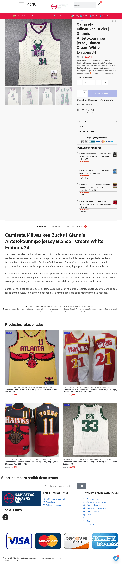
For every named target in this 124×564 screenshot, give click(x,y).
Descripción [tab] (41, 226)
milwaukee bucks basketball (74, 312)
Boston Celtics (82, 459)
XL (98, 82)
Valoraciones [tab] (78, 226)
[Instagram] (5, 517)
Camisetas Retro (50, 306)
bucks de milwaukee (19, 309)
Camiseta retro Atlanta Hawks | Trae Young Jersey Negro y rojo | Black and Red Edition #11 (32, 462)
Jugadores (62, 306)
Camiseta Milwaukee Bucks (99, 309)
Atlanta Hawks (11, 387)
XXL (104, 82)
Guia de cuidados (86, 132)
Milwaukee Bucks (90, 306)
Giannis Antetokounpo (74, 306)
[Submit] (81, 486)
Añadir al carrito (102, 93)
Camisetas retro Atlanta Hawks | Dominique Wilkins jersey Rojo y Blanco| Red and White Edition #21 (90, 390)
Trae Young (53, 387)
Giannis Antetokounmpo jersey (57, 309)
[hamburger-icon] (21, 4)
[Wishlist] (56, 334)
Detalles (82, 122)
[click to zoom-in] (38, 52)
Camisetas (34, 387)
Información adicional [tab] (59, 226)
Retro (110, 459)
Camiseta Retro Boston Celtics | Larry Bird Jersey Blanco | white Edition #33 (90, 462)
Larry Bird (103, 459)
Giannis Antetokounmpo (79, 309)
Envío (81, 127)
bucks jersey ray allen (36, 309)
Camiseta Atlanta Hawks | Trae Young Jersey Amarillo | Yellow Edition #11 (31, 390)
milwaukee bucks (55, 312)
